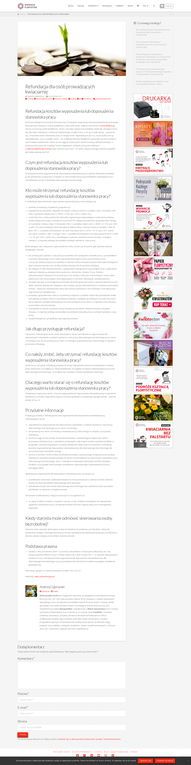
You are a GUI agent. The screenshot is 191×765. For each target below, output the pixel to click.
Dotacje (30, 99)
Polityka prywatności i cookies (87, 752)
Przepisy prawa (61, 99)
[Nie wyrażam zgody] (187, 760)
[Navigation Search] (154, 6)
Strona (22, 721)
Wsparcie (87, 99)
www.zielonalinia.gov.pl (44, 576)
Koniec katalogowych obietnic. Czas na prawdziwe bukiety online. (152, 82)
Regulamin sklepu (61, 752)
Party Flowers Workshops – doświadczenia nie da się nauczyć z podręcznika (151, 44)
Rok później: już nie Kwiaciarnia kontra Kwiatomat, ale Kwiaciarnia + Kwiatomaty (153, 32)
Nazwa (23, 693)
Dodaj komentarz (103, 99)
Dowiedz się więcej (165, 760)
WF (79, 99)
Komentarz (26, 658)
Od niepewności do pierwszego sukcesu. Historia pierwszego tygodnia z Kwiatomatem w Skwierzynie (153, 72)
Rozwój (73, 99)
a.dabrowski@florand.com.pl (38, 148)
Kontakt (134, 752)
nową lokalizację (107, 125)
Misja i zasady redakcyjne (116, 752)
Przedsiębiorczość (43, 99)
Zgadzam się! (145, 760)
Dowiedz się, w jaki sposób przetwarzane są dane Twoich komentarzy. (89, 739)
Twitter (55, 591)
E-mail (23, 707)
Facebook (45, 591)
